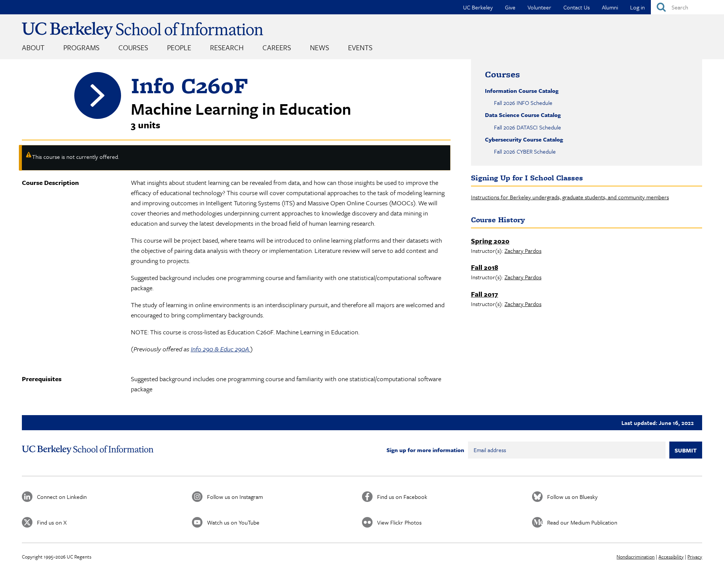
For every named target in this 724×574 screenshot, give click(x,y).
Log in (637, 7)
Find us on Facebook (402, 496)
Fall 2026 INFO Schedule (523, 102)
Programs (81, 47)
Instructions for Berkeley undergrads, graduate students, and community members (570, 197)
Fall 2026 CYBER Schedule (525, 151)
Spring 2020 (490, 241)
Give (510, 7)
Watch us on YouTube (233, 522)
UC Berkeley (478, 7)
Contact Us (576, 7)
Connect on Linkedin (62, 496)
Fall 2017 (484, 294)
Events (360, 47)
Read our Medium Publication (582, 522)
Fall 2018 (484, 267)
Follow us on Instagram (235, 496)
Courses (133, 47)
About (33, 47)
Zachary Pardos (523, 250)
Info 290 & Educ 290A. (220, 349)
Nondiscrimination (636, 556)
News (319, 47)
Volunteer (539, 7)
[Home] (142, 30)
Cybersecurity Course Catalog (524, 139)
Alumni (610, 7)
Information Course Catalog (521, 90)
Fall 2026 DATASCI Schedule (527, 127)
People (179, 47)
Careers (276, 47)
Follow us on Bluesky (572, 496)
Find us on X (52, 522)
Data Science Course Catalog (523, 115)
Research (227, 47)
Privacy (694, 556)
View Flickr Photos (399, 522)
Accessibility (671, 556)
